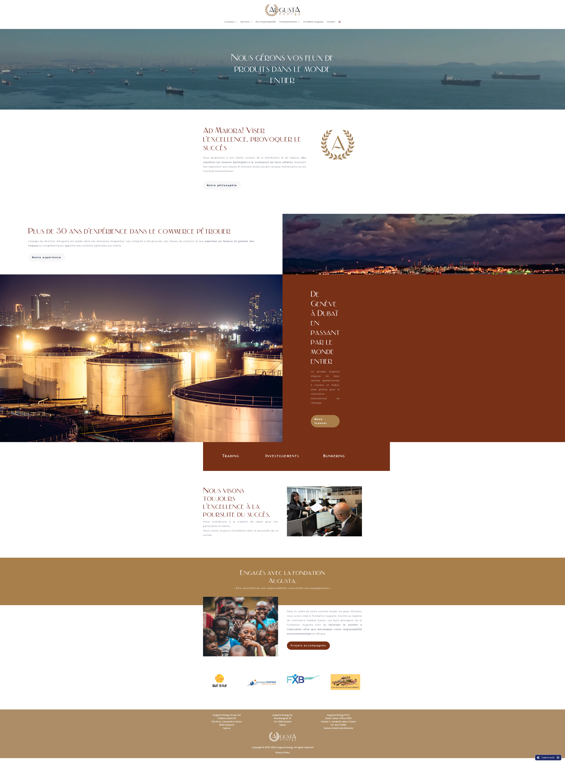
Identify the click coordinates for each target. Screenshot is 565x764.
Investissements (288, 22)
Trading (230, 456)
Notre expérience (46, 257)
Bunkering (334, 456)
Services (244, 22)
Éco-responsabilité (266, 22)
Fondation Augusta (313, 22)
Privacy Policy (282, 752)
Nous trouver (321, 421)
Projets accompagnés (308, 645)
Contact (331, 22)
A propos (229, 22)
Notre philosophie (222, 185)
